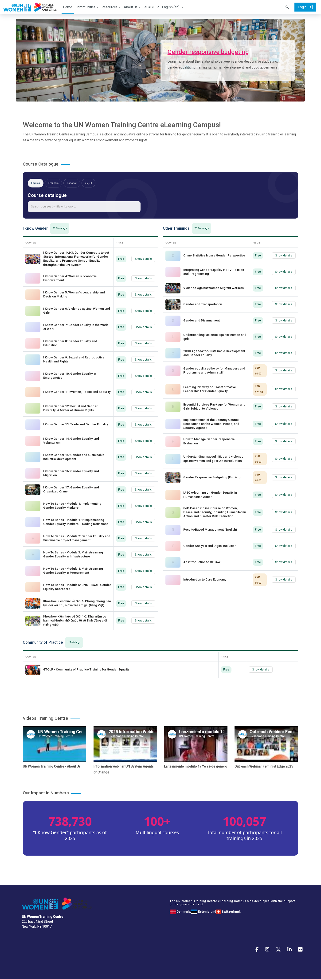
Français (53, 183)
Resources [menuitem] (109, 7)
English (35, 183)
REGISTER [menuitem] (151, 7)
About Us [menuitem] (130, 7)
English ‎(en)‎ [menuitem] (171, 7)
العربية (88, 183)
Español (72, 183)
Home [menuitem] (67, 7)
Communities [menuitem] (85, 7)
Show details (143, 258)
